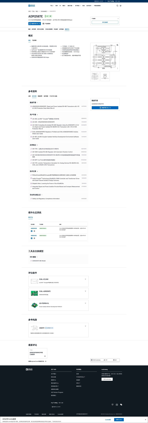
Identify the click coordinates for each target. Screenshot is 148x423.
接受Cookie (119, 419)
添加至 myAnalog (96, 360)
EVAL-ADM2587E (45, 291)
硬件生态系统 (40, 29)
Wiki (77, 383)
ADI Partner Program (57, 392)
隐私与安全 (52, 414)
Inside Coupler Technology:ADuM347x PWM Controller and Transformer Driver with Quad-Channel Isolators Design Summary (55, 179)
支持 (77, 374)
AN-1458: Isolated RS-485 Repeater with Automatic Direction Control (52, 152)
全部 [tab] (29, 96)
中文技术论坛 (80, 377)
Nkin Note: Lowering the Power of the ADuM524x (48, 183)
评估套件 (56, 29)
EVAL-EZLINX (43, 279)
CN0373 (41, 328)
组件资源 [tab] (46, 96)
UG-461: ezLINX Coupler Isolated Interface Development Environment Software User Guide (55, 137)
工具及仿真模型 (49, 29)
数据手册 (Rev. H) (36, 23)
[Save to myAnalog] (34, 231)
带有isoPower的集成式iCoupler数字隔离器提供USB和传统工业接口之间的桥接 (54, 175)
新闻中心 (53, 380)
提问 (116, 360)
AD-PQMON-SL (44, 303)
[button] (39, 11)
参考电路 (61, 29)
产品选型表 (47, 23)
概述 (29, 29)
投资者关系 (54, 386)
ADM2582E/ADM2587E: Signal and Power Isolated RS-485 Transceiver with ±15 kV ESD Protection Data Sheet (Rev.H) (55, 107)
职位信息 (53, 377)
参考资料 (34, 29)
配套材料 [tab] (40, 96)
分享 (106, 360)
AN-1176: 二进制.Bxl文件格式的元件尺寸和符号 (45, 149)
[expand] (85, 279)
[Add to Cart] (31, 231)
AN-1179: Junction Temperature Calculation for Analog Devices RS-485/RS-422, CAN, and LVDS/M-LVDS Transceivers (55, 164)
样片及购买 (105, 22)
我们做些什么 (55, 383)
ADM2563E (34, 228)
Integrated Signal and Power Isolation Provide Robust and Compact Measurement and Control (56, 187)
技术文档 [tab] (34, 96)
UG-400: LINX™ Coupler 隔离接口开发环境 (45, 119)
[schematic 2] (105, 76)
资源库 (78, 380)
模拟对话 (78, 386)
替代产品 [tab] (30, 217)
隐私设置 (44, 414)
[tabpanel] (58, 51)
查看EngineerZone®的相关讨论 (36, 361)
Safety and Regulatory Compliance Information (46, 198)
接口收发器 (44, 11)
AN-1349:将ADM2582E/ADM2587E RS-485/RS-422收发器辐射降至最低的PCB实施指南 (56, 156)
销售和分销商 (55, 389)
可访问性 (36, 414)
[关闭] (145, 419)
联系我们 (53, 395)
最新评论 (67, 29)
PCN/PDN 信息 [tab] (53, 96)
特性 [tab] (29, 40)
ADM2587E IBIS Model (39, 261)
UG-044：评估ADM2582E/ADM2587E (43, 122)
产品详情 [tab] (34, 40)
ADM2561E (34, 235)
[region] (74, 420)
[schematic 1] (95, 76)
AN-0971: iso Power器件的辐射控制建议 (43, 160)
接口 (37, 11)
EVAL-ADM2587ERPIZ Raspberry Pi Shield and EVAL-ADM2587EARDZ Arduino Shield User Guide (55, 132)
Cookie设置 (60, 414)
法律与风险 (28, 414)
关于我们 (53, 374)
